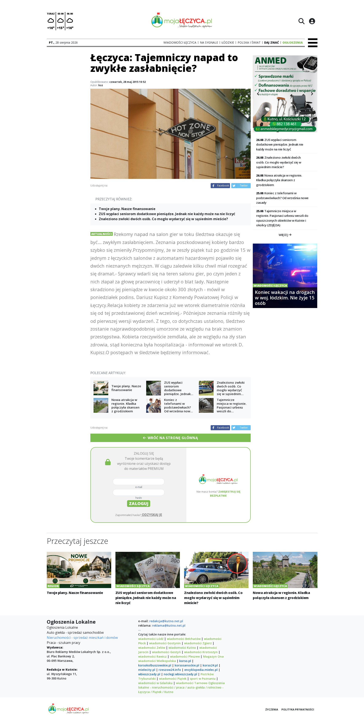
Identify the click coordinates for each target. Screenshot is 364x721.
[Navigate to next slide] (312, 94)
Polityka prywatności (297, 709)
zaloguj (138, 503)
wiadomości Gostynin (165, 643)
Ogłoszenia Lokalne (62, 627)
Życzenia (271, 709)
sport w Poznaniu (202, 679)
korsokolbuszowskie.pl (154, 665)
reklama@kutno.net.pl (168, 625)
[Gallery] (285, 93)
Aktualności (101, 234)
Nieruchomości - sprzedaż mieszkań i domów (82, 637)
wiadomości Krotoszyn (201, 652)
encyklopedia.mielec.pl (201, 670)
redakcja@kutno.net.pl (166, 621)
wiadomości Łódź (150, 639)
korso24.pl (210, 665)
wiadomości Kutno (182, 648)
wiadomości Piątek (172, 679)
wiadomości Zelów (151, 648)
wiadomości (147, 661)
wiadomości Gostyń (166, 652)
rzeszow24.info (170, 670)
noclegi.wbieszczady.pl (180, 674)
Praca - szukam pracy (63, 642)
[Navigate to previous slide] (258, 94)
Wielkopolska (166, 661)
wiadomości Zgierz (197, 643)
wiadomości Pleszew (185, 656)
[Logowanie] (312, 21)
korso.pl (185, 661)
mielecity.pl (146, 670)
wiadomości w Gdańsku (155, 683)
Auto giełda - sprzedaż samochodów (75, 632)
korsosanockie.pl (187, 665)
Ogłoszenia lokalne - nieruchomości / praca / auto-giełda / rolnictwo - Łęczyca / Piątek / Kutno (181, 687)
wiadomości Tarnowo (191, 683)
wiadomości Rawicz (152, 656)
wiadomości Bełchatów (184, 639)
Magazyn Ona (213, 656)
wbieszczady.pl (149, 674)
